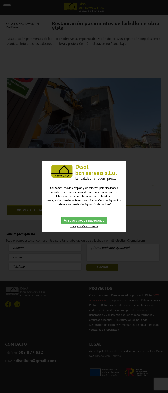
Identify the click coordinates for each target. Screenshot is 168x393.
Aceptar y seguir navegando (84, 220)
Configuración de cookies (84, 226)
